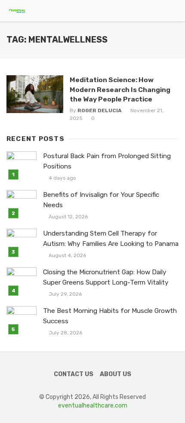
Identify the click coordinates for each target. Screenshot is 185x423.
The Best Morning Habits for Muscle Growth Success (110, 316)
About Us (115, 374)
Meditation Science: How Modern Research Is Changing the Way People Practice (120, 89)
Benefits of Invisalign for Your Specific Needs (101, 199)
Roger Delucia (99, 110)
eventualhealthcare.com (92, 405)
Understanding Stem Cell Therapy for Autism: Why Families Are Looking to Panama (111, 238)
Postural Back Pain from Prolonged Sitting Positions (107, 161)
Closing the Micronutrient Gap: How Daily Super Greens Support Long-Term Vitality (106, 277)
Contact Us (73, 374)
